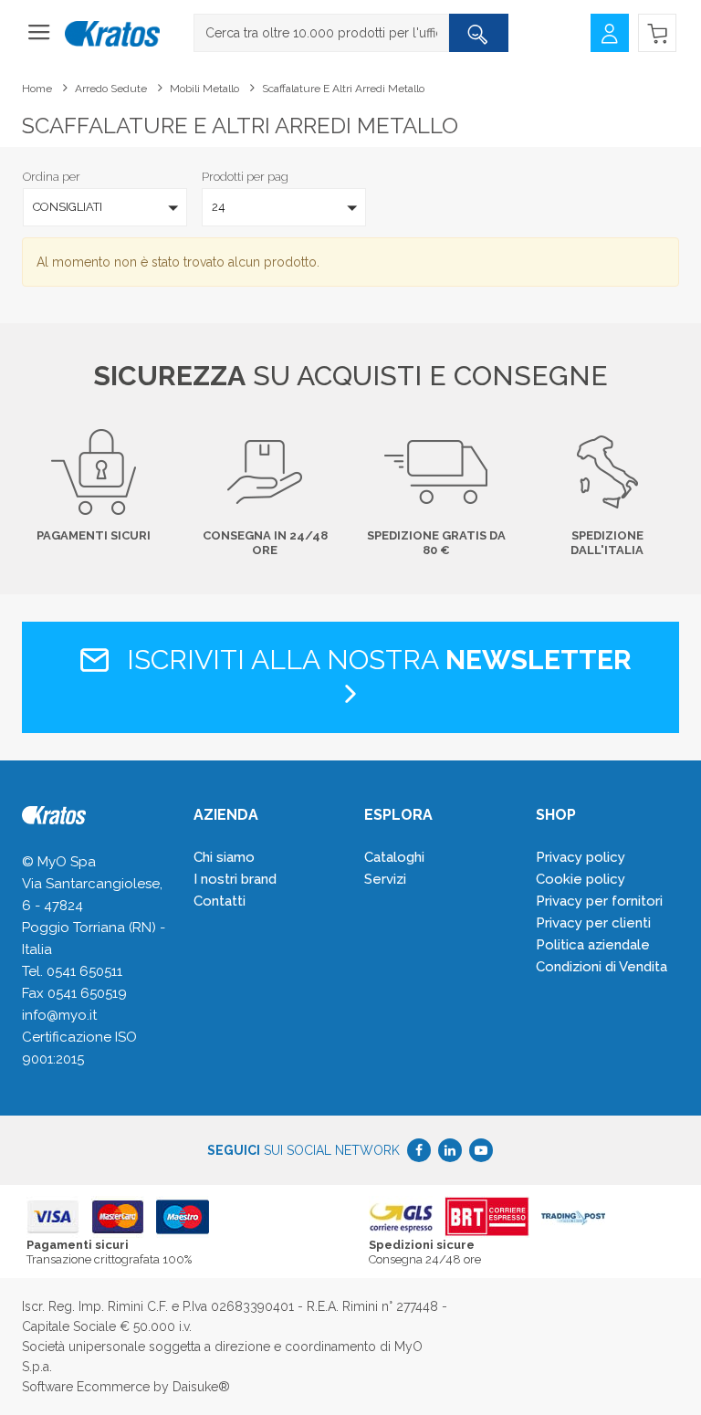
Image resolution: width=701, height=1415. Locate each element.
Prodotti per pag (245, 176)
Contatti (220, 901)
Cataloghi (394, 857)
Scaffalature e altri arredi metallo (343, 88)
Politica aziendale (593, 945)
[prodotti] (39, 38)
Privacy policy (580, 857)
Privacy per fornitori (599, 901)
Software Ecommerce (86, 1386)
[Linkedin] (450, 1150)
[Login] (609, 31)
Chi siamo (224, 857)
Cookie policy (580, 879)
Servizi (385, 879)
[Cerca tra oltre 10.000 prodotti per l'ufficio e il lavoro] (478, 33)
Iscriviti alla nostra (376, 660)
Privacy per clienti (593, 923)
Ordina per (51, 176)
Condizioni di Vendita (601, 967)
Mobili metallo (204, 88)
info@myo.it (59, 1015)
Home (37, 88)
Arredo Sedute (111, 88)
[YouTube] (481, 1150)
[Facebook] (419, 1150)
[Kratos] (112, 34)
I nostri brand (235, 879)
